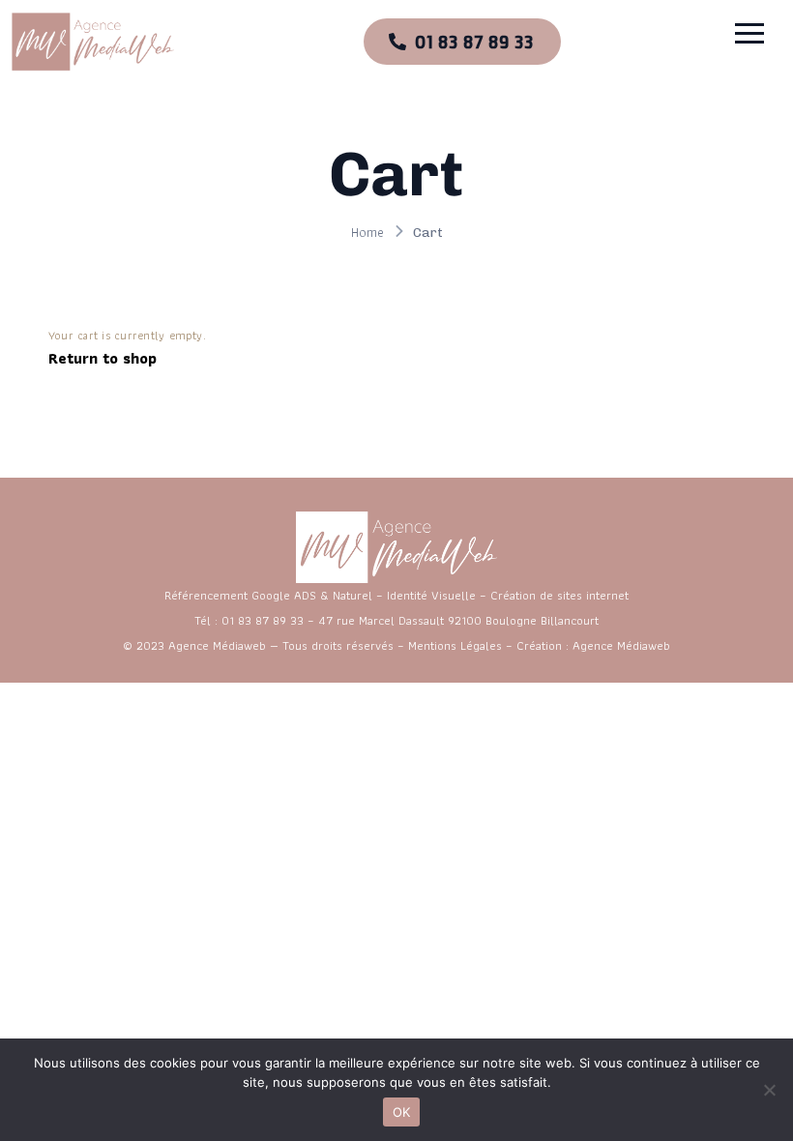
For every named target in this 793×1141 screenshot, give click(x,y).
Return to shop (102, 358)
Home (367, 232)
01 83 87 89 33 (262, 620)
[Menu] (688, 33)
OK (402, 1112)
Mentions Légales (455, 645)
